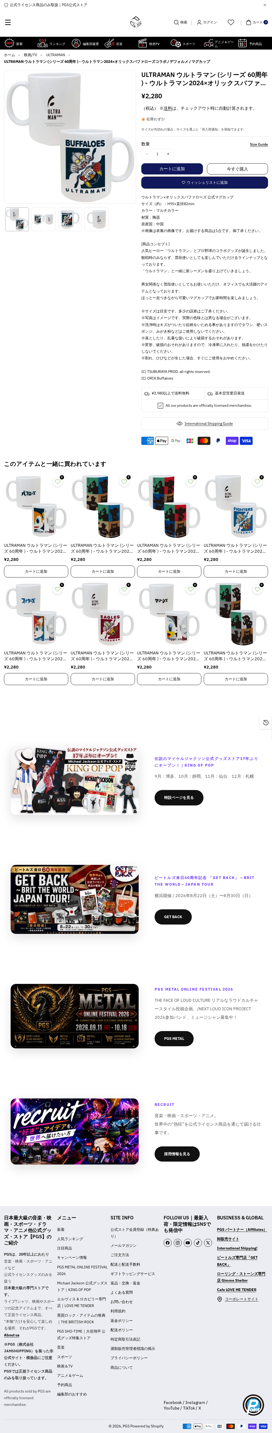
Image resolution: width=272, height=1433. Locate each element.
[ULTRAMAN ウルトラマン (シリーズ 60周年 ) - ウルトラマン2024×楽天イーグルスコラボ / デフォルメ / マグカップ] (103, 614)
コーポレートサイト (241, 1299)
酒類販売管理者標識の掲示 (132, 1348)
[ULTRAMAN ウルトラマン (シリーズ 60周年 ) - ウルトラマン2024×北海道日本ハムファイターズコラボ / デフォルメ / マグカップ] (236, 506)
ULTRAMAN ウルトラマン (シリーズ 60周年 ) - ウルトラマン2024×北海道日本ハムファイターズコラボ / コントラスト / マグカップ (36, 656)
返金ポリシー (121, 1320)
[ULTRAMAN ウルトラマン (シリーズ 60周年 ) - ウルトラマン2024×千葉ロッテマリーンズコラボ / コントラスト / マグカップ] (169, 614)
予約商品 (64, 1384)
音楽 (61, 1347)
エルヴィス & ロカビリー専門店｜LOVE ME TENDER (81, 1302)
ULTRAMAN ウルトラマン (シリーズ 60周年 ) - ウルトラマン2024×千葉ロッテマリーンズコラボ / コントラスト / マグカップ (169, 656)
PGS (126, 1426)
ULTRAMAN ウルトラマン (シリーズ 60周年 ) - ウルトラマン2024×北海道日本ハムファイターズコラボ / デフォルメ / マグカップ (236, 549)
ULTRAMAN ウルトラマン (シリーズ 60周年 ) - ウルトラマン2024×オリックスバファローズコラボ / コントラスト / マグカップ (36, 549)
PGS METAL (174, 1038)
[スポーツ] (175, 43)
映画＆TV (65, 1366)
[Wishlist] (231, 22)
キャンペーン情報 (72, 1257)
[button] (8, 22)
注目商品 (64, 1248)
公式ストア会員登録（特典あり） (134, 1233)
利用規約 (117, 1311)
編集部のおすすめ (72, 1394)
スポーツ (64, 1356)
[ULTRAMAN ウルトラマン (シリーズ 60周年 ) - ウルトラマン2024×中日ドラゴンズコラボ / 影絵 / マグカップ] (169, 506)
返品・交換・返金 (125, 1283)
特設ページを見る (179, 797)
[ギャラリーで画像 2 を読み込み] (43, 219)
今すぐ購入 (237, 169)
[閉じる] (265, 5)
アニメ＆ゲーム (70, 1375)
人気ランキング (70, 1238)
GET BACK (173, 916)
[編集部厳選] (76, 43)
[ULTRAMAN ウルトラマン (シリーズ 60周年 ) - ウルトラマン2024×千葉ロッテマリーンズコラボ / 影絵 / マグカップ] (236, 614)
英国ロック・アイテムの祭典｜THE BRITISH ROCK (81, 1318)
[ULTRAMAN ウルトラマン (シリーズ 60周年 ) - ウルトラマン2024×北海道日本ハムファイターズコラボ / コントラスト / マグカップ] (36, 614)
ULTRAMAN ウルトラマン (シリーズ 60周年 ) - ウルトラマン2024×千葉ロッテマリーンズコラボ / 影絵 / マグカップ (236, 656)
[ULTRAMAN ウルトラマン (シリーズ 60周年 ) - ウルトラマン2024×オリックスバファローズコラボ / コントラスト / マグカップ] (36, 506)
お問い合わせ (121, 1301)
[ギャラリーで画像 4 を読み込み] (96, 219)
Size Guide (259, 144)
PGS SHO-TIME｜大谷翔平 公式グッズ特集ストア (81, 1334)
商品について (121, 1367)
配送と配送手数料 (125, 1264)
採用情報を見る (177, 1153)
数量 (145, 143)
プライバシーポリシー (129, 1357)
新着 (61, 1229)
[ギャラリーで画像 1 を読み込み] (17, 219)
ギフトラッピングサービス (132, 1273)
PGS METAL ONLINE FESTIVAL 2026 (82, 1270)
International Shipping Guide (209, 423)
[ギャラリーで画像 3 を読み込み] (70, 219)
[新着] (9, 43)
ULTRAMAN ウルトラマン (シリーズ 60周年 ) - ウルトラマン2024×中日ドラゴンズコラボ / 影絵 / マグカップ (169, 549)
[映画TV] (142, 43)
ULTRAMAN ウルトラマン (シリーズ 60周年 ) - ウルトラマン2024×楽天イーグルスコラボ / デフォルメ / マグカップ (103, 656)
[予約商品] (242, 43)
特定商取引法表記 (125, 1339)
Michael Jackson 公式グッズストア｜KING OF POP (82, 1286)
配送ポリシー (121, 1330)
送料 (168, 108)
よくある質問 (121, 1292)
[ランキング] (42, 43)
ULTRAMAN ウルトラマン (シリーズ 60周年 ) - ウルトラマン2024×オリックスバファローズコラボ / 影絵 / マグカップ (103, 549)
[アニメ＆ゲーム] (209, 43)
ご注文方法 (119, 1254)
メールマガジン (123, 1245)
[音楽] (109, 43)
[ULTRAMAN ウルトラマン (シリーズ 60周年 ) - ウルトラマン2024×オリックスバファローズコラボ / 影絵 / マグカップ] (103, 506)
